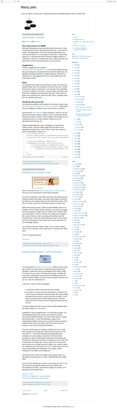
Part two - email (27, 374)
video (75, 250)
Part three (25, 239)
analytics (76, 278)
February (79, 127)
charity (76, 180)
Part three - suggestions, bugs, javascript (36, 376)
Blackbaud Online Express (44, 267)
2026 (76, 65)
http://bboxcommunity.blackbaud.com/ (35, 70)
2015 (76, 91)
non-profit (77, 197)
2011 (76, 138)
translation (77, 194)
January (78, 130)
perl (75, 260)
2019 (76, 81)
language (77, 238)
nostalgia (76, 232)
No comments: (47, 161)
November (79, 99)
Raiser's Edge (55, 163)
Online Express (46, 163)
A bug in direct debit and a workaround (35, 378)
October (78, 102)
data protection (78, 224)
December (79, 96)
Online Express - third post (33, 37)
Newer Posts (26, 390)
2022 (76, 75)
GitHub (41, 157)
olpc (75, 241)
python (76, 271)
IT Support (77, 171)
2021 (76, 78)
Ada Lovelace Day (79, 213)
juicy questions (78, 285)
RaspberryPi (78, 218)
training (76, 248)
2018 (76, 83)
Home (45, 390)
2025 (76, 67)
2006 (76, 152)
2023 (76, 73)
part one (28, 41)
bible (75, 173)
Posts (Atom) (34, 394)
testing (76, 246)
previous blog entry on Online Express (52, 191)
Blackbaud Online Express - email (36, 172)
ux (74, 295)
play (75, 234)
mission (76, 199)
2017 (76, 86)
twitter (76, 222)
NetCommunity (37, 163)
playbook (76, 243)
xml (75, 264)
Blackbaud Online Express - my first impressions (42, 252)
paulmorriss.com (79, 39)
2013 (76, 133)
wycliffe (76, 164)
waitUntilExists (37, 113)
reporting (76, 262)
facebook (76, 192)
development (78, 189)
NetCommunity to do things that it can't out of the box (40, 106)
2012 (76, 136)
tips (75, 292)
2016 (76, 89)
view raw (65, 157)
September (79, 104)
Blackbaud (30, 163)
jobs (75, 227)
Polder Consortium (79, 215)
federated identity (79, 267)
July (77, 119)
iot (74, 281)
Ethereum (77, 253)
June (77, 122)
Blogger (71, 406)
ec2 (75, 257)
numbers (76, 290)
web (75, 166)
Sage (75, 220)
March (78, 124)
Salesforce (77, 183)
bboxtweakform (27, 157)
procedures (77, 206)
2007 (76, 149)
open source (77, 204)
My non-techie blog (79, 45)
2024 (76, 70)
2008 (76, 146)
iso (75, 283)
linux (75, 229)
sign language (78, 187)
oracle (76, 269)
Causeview (77, 273)
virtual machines (79, 201)
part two (37, 41)
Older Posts (64, 390)
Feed (75, 37)
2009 (76, 144)
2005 (76, 154)
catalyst (76, 211)
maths (76, 287)
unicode (76, 208)
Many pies (28, 7)
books (76, 255)
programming (78, 169)
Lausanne (77, 276)
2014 (76, 94)
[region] (45, 144)
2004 (76, 157)
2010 (76, 141)
